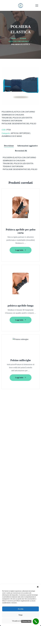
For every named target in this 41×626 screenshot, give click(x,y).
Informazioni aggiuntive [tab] (27, 146)
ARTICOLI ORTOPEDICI (20, 133)
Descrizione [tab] (9, 146)
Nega (20, 615)
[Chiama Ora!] (36, 621)
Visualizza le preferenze (20, 621)
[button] (38, 587)
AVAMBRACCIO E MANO (12, 136)
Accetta (20, 609)
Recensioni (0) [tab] (21, 151)
